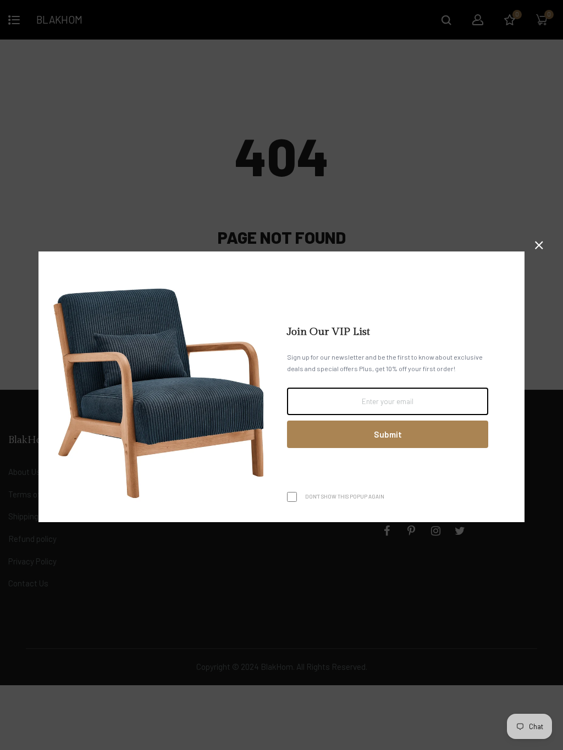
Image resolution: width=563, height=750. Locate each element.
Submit (388, 434)
